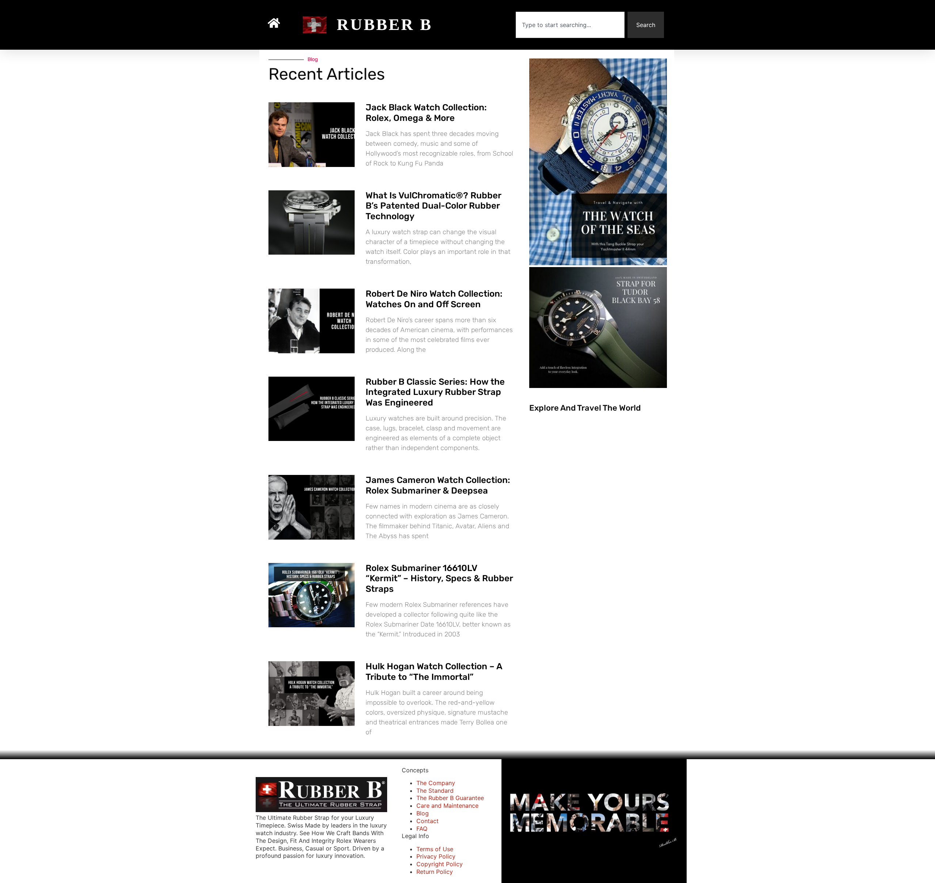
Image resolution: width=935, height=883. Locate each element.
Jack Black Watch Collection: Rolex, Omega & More (426, 112)
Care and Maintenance (447, 805)
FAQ (421, 828)
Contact (427, 821)
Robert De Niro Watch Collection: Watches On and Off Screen (434, 299)
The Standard (435, 790)
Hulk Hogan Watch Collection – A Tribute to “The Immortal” (434, 671)
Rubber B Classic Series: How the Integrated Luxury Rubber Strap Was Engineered (435, 392)
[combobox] (570, 25)
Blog (422, 813)
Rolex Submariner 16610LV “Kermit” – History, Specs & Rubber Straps (439, 578)
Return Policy (434, 871)
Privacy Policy (435, 856)
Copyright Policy (439, 864)
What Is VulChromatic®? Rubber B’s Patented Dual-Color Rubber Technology (433, 206)
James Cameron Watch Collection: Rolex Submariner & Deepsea (438, 485)
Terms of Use (434, 849)
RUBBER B (384, 24)
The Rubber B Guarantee (450, 798)
